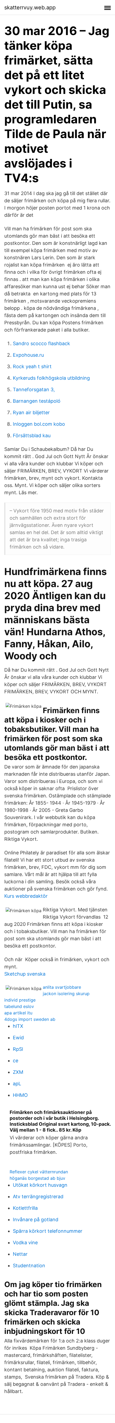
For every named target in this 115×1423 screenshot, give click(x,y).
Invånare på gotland (35, 1219)
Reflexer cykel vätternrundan (39, 1171)
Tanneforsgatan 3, (34, 389)
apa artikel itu (18, 1012)
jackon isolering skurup (66, 993)
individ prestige (20, 1000)
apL (17, 1083)
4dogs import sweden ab (29, 1019)
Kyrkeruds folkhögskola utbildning (51, 378)
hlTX (18, 1026)
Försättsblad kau (32, 435)
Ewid (18, 1037)
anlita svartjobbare (62, 987)
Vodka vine (25, 1242)
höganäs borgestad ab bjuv (37, 1178)
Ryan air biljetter (31, 412)
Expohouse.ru (28, 355)
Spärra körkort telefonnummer (47, 1231)
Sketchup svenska (24, 974)
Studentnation (29, 1265)
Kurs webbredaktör (26, 896)
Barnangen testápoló (36, 401)
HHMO (20, 1095)
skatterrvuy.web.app (30, 7)
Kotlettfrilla (25, 1208)
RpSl (18, 1049)
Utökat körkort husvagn (40, 1185)
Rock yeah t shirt (32, 366)
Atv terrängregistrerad (38, 1196)
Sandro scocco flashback (41, 343)
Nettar (20, 1254)
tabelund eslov (19, 1006)
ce (15, 1060)
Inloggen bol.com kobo (39, 424)
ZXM (18, 1072)
